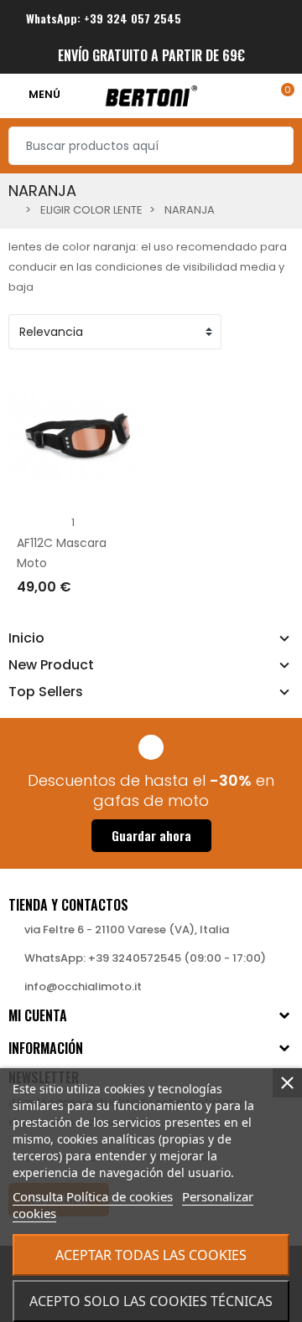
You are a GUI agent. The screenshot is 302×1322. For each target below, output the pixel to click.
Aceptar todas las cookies (151, 1255)
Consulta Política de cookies (93, 1196)
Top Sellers (45, 692)
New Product (51, 665)
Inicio (26, 638)
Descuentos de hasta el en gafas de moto (151, 790)
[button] (151, 835)
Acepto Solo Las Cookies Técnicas (151, 1301)
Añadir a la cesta (83, 619)
